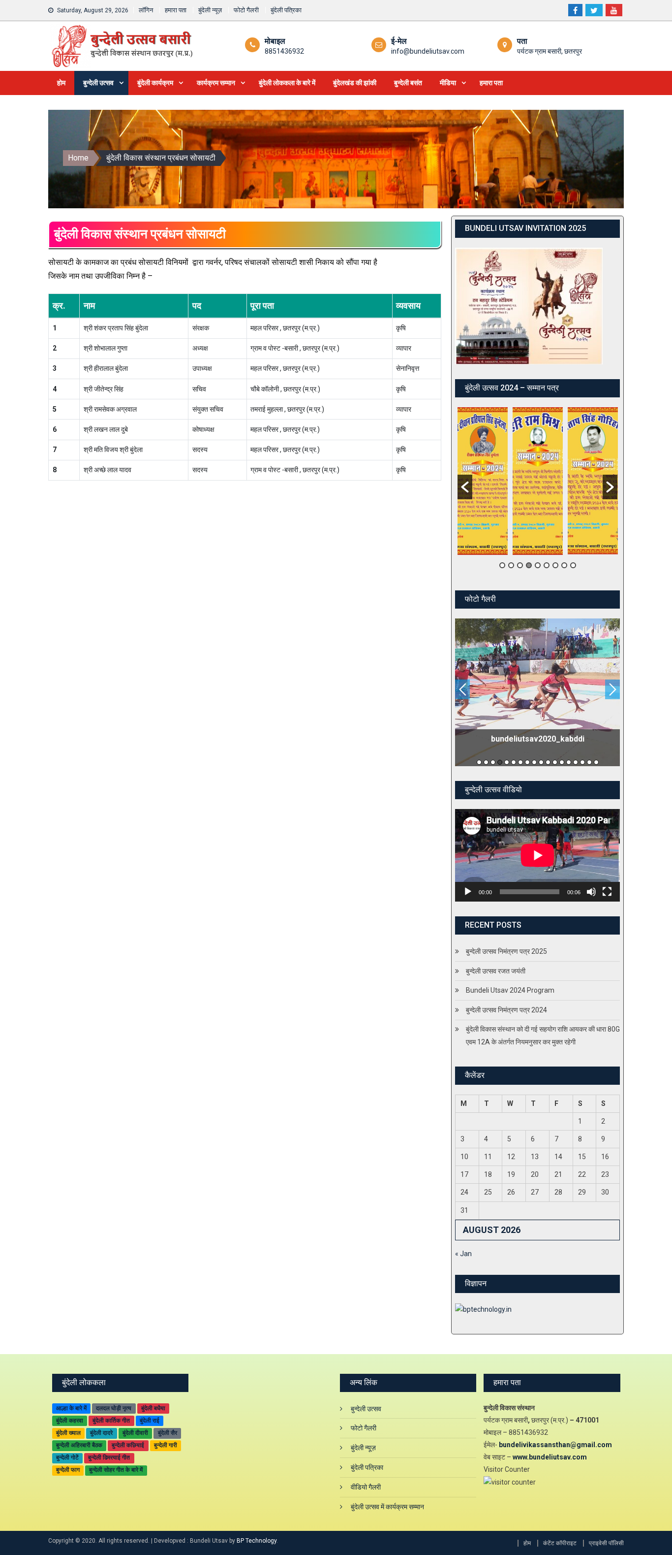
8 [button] (564, 565)
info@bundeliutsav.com (427, 51)
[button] (465, 487)
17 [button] (589, 762)
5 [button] (538, 565)
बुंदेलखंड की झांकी (354, 83)
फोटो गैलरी (246, 10)
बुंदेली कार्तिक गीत (111, 1420)
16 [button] (582, 762)
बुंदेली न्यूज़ (210, 10)
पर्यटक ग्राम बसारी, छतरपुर (549, 51)
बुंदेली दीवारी (135, 1432)
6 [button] (547, 565)
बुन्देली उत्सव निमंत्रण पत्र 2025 (506, 951)
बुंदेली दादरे (101, 1432)
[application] (537, 855)
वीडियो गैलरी (366, 1487)
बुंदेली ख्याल (68, 1432)
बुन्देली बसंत (408, 83)
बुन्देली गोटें (67, 1457)
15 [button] (575, 762)
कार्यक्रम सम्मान (216, 83)
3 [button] (520, 565)
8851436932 (284, 51)
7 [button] (555, 565)
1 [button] (502, 565)
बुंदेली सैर (167, 1432)
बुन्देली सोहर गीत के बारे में (116, 1469)
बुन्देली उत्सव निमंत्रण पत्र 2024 (506, 1010)
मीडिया (448, 83)
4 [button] (529, 565)
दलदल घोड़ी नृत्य (113, 1408)
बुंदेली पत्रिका (286, 10)
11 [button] (548, 762)
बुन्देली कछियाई (128, 1445)
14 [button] (568, 762)
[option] (482, 481)
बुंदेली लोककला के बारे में (287, 83)
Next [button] (612, 689)
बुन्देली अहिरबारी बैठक (79, 1445)
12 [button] (554, 762)
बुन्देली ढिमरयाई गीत (109, 1457)
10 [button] (541, 762)
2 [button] (511, 565)
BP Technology (256, 1540)
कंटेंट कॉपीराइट (560, 1543)
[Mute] (591, 892)
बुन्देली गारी (165, 1445)
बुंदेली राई (149, 1420)
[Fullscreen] (607, 892)
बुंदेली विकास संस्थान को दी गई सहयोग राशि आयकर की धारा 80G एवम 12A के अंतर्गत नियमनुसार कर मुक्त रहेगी (543, 1035)
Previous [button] (462, 689)
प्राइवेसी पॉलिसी (606, 1543)
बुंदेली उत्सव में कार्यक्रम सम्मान (387, 1507)
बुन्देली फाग (68, 1469)
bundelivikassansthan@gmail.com (555, 1445)
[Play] (468, 892)
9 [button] (573, 565)
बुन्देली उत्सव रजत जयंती (495, 971)
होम (61, 83)
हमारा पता (175, 10)
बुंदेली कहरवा (69, 1420)
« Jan (463, 1254)
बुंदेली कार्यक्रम (155, 83)
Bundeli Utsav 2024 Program (510, 990)
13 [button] (561, 762)
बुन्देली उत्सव (98, 83)
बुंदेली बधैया (153, 1408)
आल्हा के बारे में (71, 1408)
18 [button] (596, 762)
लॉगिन (146, 10)
